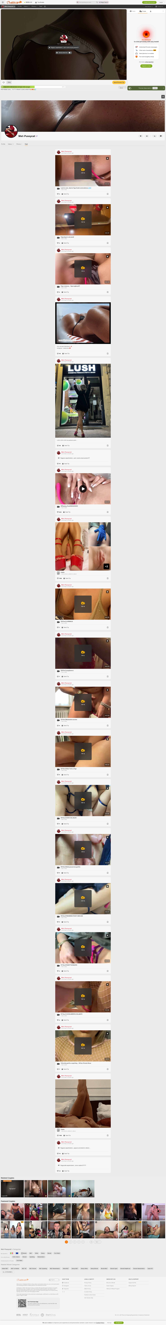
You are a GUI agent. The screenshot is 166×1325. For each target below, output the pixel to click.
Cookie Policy (100, 1322)
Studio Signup (110, 1285)
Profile (20, 6)
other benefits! (149, 62)
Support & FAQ (132, 1282)
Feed (40, 6)
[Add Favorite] (3, 82)
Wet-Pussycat (66, 151)
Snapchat (66, 1288)
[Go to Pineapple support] (42, 1315)
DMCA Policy (87, 1288)
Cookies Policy (88, 1291)
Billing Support (132, 1285)
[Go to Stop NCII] (51, 1315)
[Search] (97, 2)
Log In (161, 2)
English (53, 1279)
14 (59, 1153)
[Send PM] (160, 136)
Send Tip (66, 194)
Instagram (66, 1285)
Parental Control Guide (90, 1294)
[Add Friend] (154, 136)
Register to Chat (146, 66)
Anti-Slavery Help (88, 1297)
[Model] (163, 96)
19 (59, 463)
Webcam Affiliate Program (113, 1288)
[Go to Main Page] (14, 2)
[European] (17, 1253)
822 (60, 512)
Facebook (66, 1282)
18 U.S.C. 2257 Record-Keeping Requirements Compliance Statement (132, 1315)
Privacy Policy (87, 1282)
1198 (60, 578)
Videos (26, 6)
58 (60, 353)
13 (59, 1171)
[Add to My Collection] (107, 194)
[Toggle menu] (3, 2)
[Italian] (11, 1253)
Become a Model (111, 1282)
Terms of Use (87, 1285)
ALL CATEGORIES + (8, 1272)
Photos (34, 6)
